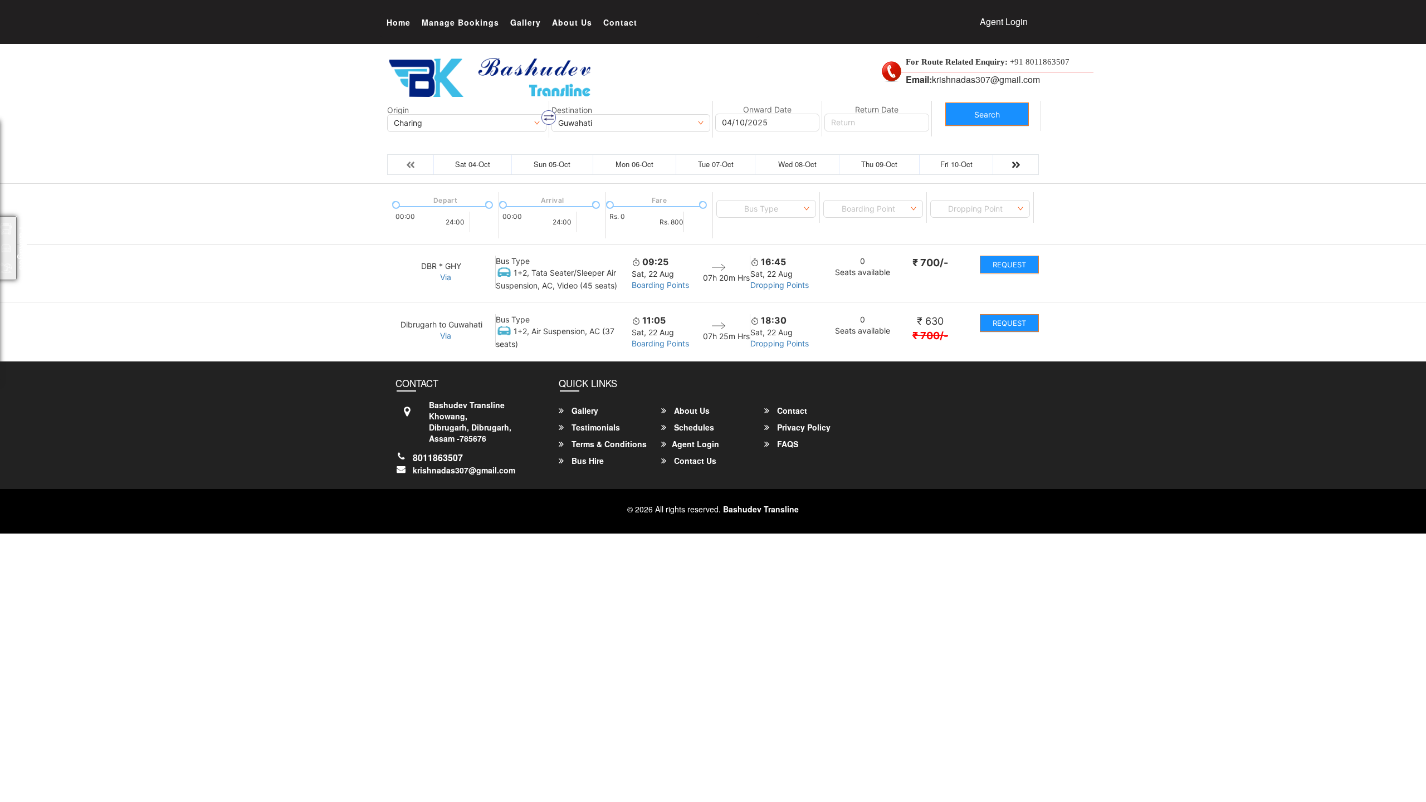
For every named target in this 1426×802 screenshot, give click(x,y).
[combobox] (766, 208)
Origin (398, 110)
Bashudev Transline (761, 509)
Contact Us (694, 460)
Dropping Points (779, 285)
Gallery (525, 22)
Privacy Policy (803, 427)
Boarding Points (660, 285)
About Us (572, 22)
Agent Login (1004, 21)
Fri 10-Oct (956, 164)
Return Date (876, 110)
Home (399, 22)
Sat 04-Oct (472, 164)
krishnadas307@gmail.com (464, 470)
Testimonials (594, 427)
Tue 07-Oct (716, 164)
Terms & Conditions (608, 443)
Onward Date (767, 110)
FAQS (786, 443)
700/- (930, 262)
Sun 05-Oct (552, 164)
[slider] (395, 204)
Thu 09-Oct (879, 164)
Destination (571, 110)
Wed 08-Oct (797, 164)
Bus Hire (586, 460)
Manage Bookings (460, 22)
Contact (620, 22)
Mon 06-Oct (634, 164)
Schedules (693, 427)
